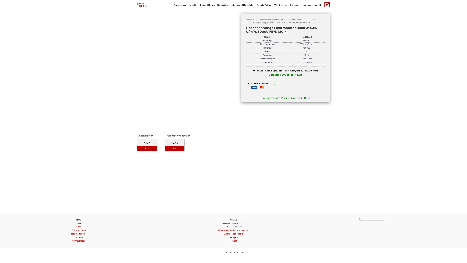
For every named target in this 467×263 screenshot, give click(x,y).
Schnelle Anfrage (264, 5)
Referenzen (306, 5)
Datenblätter (222, 5)
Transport (294, 5)
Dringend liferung (207, 5)
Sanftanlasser (78, 241)
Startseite (250, 20)
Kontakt (317, 5)
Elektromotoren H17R (279, 20)
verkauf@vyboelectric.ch (285, 74)
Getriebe (79, 237)
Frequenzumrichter (78, 234)
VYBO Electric (280, 5)
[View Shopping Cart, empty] (327, 4)
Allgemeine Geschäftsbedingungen (233, 230)
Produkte (193, 5)
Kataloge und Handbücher (242, 5)
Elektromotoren (262, 20)
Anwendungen (180, 5)
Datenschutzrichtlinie (233, 234)
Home (78, 223)
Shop (78, 227)
